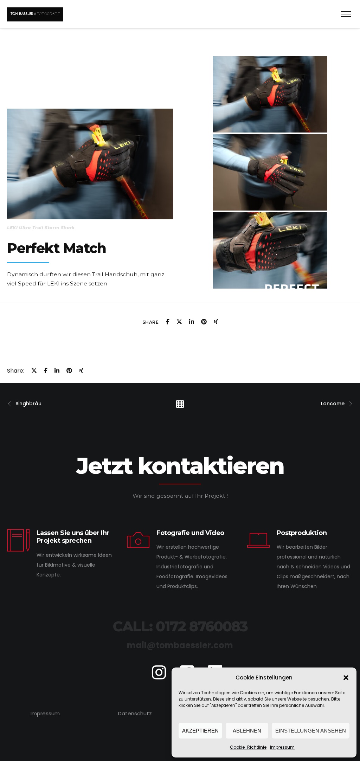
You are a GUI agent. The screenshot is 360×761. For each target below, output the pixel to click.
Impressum (282, 747)
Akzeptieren (200, 731)
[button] (345, 677)
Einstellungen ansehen (310, 731)
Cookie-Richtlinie (248, 747)
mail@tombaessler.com (180, 645)
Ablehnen (247, 731)
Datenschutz (135, 713)
